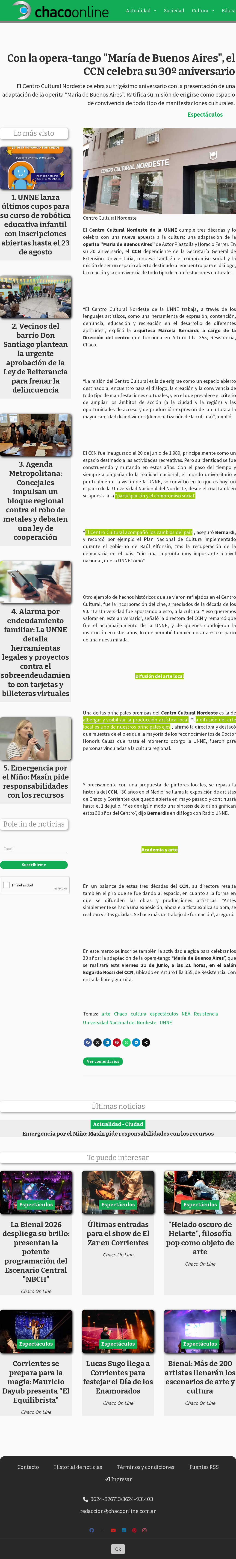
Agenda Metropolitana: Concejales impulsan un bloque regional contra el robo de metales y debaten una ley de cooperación (35, 501)
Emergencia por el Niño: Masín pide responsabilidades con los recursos (118, 1133)
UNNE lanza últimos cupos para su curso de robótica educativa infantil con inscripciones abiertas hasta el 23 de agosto (35, 225)
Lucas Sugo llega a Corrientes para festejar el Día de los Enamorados (118, 1377)
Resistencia (206, 1013)
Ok (118, 1549)
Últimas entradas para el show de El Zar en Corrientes (118, 1233)
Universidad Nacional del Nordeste (119, 1022)
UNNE (166, 1022)
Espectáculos (205, 114)
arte (106, 1013)
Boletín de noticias (34, 824)
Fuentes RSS (204, 1467)
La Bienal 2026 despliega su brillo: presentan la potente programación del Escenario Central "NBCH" (36, 1252)
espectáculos (164, 1013)
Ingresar (121, 1479)
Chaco (120, 1013)
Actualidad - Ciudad (118, 1124)
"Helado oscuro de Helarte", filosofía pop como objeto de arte (200, 1238)
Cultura (200, 10)
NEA (186, 1013)
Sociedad (174, 10)
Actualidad (138, 10)
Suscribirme (34, 865)
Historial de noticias (78, 1467)
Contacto (28, 1467)
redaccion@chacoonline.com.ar (118, 1511)
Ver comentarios (103, 1061)
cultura (138, 1013)
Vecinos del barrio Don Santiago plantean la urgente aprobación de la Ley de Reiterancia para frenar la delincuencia (35, 358)
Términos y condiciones (145, 1467)
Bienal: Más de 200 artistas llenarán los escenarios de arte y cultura (200, 1377)
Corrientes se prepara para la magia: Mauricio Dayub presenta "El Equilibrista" (36, 1381)
